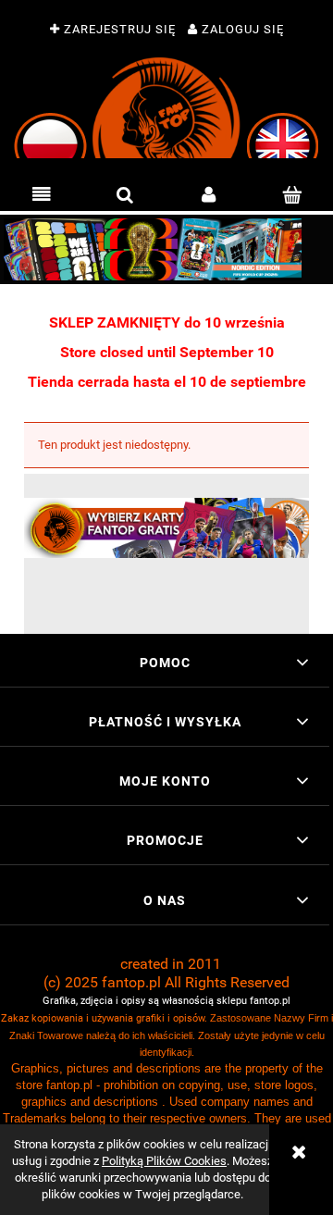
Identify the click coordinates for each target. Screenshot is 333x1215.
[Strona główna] (167, 107)
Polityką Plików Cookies (164, 1161)
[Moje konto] (208, 195)
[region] (166, 249)
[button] (41, 195)
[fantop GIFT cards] (166, 527)
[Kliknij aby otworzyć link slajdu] (166, 249)
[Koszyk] (291, 195)
